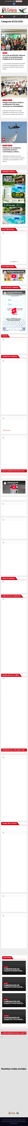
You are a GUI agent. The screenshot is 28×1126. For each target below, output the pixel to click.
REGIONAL (6, 967)
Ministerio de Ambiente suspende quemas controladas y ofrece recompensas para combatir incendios (13, 151)
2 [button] (12, 261)
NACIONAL (10, 100)
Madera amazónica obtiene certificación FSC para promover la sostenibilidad (13, 104)
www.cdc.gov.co (7, 430)
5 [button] (17, 261)
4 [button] (15, 261)
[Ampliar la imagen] (23, 176)
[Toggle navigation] (14, 16)
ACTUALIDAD (6, 1015)
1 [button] (10, 261)
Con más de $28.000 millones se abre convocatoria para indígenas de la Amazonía (14, 57)
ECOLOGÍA (5, 100)
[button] (25, 16)
